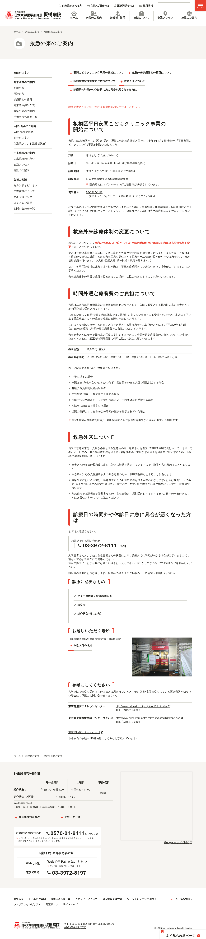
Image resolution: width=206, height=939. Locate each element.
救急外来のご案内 (24, 111)
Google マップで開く (176, 842)
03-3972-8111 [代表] (75, 927)
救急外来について (134, 81)
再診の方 (19, 93)
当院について (142, 17)
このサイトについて (86, 899)
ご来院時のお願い (24, 158)
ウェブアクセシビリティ (27, 904)
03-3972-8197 (69, 872)
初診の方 (19, 88)
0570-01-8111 (74, 833)
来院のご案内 (94, 17)
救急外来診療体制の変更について (152, 72)
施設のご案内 (189, 17)
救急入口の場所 (83, 645)
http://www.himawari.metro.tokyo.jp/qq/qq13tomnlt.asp (148, 718)
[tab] (74, 16)
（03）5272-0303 (130, 722)
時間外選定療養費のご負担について (95, 81)
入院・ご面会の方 (100, 5)
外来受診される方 (72, 5)
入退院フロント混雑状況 (28, 143)
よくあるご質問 (23, 202)
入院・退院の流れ (23, 132)
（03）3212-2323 (130, 710)
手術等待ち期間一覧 (25, 117)
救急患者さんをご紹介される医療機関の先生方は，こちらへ (104, 107)
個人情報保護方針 (112, 899)
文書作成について (24, 191)
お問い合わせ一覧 (24, 208)
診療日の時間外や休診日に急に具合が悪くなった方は (105, 89)
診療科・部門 (117, 17)
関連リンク (52, 904)
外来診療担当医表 (24, 105)
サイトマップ (70, 904)
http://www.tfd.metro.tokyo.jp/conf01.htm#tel (142, 706)
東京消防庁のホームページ (84, 732)
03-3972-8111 (94, 192)
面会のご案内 (21, 137)
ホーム (74, 17)
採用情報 (148, 5)
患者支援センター (24, 197)
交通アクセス (165, 17)
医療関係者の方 (126, 5)
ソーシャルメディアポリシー (143, 899)
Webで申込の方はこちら (65, 861)
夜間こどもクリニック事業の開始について (99, 72)
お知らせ (19, 899)
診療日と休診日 (23, 99)
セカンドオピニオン (25, 185)
